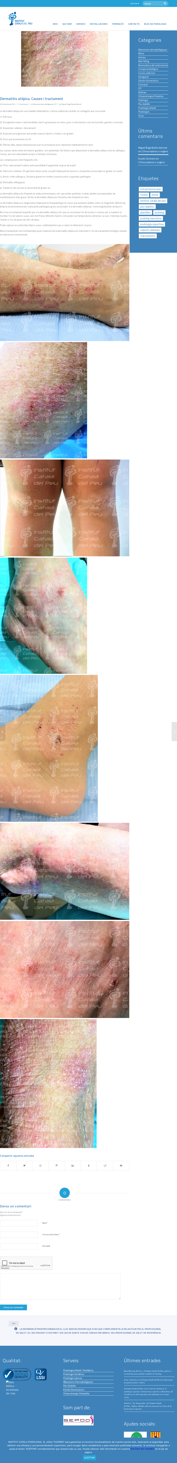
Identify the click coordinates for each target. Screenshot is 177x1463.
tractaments (147, 236)
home (155, 195)
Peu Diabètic (69, 1385)
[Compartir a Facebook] (8, 1165)
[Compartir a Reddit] (105, 1165)
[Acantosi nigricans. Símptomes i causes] (2, 731)
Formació (143, 84)
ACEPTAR (89, 1457)
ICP (55, 104)
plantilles (145, 212)
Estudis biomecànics (148, 80)
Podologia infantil (147, 108)
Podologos (144, 111)
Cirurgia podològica (148, 69)
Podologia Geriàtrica (73, 1374)
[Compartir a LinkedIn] (73, 1165)
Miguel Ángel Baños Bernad (71, 104)
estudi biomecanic (150, 189)
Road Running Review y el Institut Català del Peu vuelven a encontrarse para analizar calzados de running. (147, 1372)
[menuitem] (55, 18)
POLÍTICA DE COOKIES (143, 1448)
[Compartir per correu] (121, 1165)
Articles (142, 57)
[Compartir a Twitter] (24, 1165)
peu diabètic (147, 206)
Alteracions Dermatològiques (78, 1382)
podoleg (159, 212)
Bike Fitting (143, 61)
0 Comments (23, 104)
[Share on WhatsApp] (40, 1165)
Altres (141, 53)
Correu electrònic (51, 1234)
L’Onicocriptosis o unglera (155, 151)
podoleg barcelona (150, 218)
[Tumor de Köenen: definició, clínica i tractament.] (174, 731)
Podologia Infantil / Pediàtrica (78, 1370)
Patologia (143, 100)
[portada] (64, 59)
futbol (144, 195)
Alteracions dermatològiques (42, 104)
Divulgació (143, 77)
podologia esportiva (152, 224)
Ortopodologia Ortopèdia (150, 96)
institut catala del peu (153, 201)
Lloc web (46, 1246)
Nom (45, 1222)
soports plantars (150, 230)
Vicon (141, 115)
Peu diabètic (144, 104)
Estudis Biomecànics (73, 1389)
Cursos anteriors (146, 73)
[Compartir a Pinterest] (57, 1165)
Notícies (142, 92)
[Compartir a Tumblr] (89, 1165)
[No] (172, 1450)
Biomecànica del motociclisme (153, 65)
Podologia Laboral (72, 1378)
